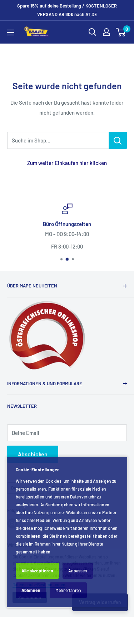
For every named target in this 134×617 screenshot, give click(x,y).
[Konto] (106, 32)
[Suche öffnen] (92, 32)
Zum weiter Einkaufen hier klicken (67, 163)
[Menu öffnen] (10, 32)
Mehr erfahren (68, 590)
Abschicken (33, 454)
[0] (120, 32)
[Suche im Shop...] (118, 140)
